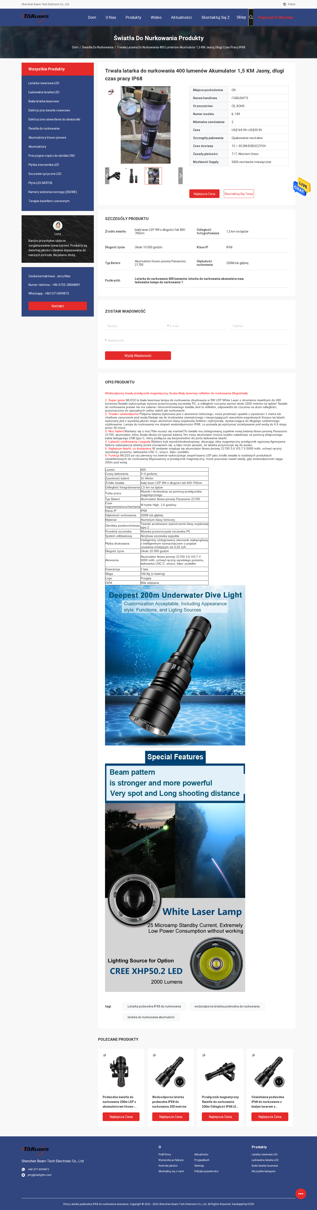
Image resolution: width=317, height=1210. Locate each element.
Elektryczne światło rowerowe (49, 110)
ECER (251, 1204)
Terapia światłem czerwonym (49, 201)
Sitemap (199, 1165)
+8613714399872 (57, 293)
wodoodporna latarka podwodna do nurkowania (227, 1006)
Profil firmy (164, 1154)
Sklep (241, 17)
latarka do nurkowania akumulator (151, 1017)
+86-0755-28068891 (66, 285)
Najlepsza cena (204, 194)
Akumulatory (37, 146)
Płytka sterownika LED (43, 164)
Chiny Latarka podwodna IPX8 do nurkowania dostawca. (96, 1204)
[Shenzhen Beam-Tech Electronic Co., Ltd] (36, 17)
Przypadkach (201, 1160)
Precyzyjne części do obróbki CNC (51, 155)
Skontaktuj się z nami (171, 1171)
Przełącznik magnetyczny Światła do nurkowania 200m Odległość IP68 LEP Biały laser (220, 1102)
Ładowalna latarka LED (44, 92)
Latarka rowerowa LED (43, 83)
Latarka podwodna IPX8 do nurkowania (154, 1006)
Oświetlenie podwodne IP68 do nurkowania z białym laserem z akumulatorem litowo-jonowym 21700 (267, 1102)
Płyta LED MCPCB (40, 183)
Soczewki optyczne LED (44, 174)
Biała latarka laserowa (43, 101)
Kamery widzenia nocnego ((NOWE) (52, 192)
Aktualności (201, 1154)
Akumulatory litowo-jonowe (47, 137)
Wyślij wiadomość (138, 356)
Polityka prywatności (206, 1171)
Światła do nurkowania (97, 47)
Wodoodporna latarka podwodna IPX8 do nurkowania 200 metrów (169, 1101)
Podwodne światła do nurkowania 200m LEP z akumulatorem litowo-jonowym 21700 (119, 1102)
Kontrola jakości (167, 1165)
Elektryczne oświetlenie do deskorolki (54, 119)
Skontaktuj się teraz (238, 194)
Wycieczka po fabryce (171, 1160)
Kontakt (58, 306)
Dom (75, 47)
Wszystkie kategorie (263, 1171)
